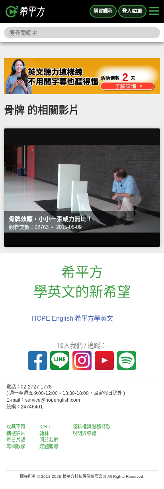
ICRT (45, 427)
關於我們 (49, 440)
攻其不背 (15, 427)
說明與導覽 (84, 433)
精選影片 (15, 433)
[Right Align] (154, 11)
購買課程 (103, 11)
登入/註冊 (132, 11)
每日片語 (15, 440)
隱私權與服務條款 (91, 427)
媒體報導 (49, 447)
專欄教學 (15, 447)
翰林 (44, 433)
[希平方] (25, 11)
